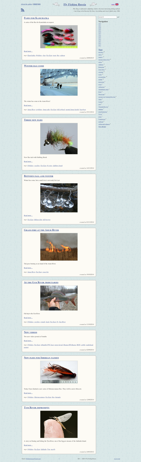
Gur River (62, 322)
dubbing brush (58, 165)
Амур (100, 55)
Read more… (28, 51)
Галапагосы (101, 119)
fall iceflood (61, 109)
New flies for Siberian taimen (41, 357)
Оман (100, 99)
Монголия (101, 94)
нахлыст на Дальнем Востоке (106, 97)
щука (99, 117)
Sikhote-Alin (38, 219)
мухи (99, 84)
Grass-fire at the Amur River (41, 230)
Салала (100, 102)
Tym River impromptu (37, 407)
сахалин (100, 72)
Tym (48, 449)
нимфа (100, 79)
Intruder (58, 397)
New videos (30, 332)
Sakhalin (43, 449)
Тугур (100, 114)
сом (99, 104)
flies (58, 55)
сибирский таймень (104, 124)
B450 (78, 345)
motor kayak (59, 345)
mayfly (53, 449)
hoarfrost (83, 109)
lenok (47, 322)
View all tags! (102, 127)
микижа (100, 109)
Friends (37, 4)
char (44, 55)
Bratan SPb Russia (69, 345)
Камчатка (101, 67)
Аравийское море (103, 89)
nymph (43, 322)
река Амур (101, 69)
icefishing (39, 109)
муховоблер (101, 77)
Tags (100, 49)
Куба (99, 92)
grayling (37, 165)
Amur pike (46, 109)
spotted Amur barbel (72, 109)
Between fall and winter (38, 176)
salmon (62, 55)
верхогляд (101, 82)
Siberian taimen (39, 397)
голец (100, 74)
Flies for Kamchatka (36, 18)
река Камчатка (102, 112)
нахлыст (100, 52)
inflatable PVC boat (47, 345)
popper (26, 347)
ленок (100, 62)
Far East (49, 55)
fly (57, 322)
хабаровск (101, 87)
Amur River (31, 109)
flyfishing (39, 55)
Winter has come (34, 65)
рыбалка (100, 122)
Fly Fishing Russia (75, 4)
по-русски (117, 459)
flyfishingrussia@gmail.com (33, 459)
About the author (26, 4)
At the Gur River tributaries (41, 282)
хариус (100, 57)
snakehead (89, 345)
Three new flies (33, 119)
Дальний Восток (103, 107)
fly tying (49, 165)
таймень (100, 64)
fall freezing (46, 219)
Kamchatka (31, 55)
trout (54, 55)
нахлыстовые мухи (104, 60)
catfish (83, 345)
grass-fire (45, 272)
